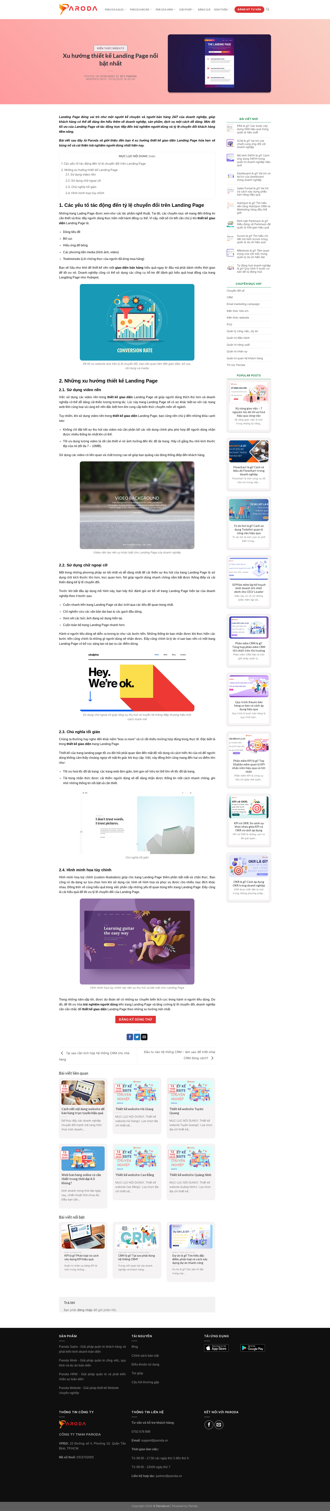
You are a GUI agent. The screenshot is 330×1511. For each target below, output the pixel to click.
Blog (135, 1346)
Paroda (93, 140)
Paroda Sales (114, 9)
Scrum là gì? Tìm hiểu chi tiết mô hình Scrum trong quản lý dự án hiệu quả (252, 239)
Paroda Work (139, 9)
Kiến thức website (110, 48)
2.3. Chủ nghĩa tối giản (81, 187)
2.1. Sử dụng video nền (81, 174)
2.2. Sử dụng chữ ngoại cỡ (83, 180)
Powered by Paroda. (185, 1506)
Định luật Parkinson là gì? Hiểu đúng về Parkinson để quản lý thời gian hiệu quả (254, 224)
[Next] (209, 1248)
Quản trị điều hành (238, 337)
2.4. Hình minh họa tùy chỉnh (85, 193)
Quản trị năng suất (238, 344)
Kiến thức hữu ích (237, 310)
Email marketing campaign (243, 304)
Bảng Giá (204, 9)
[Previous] (64, 1248)
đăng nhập (84, 1310)
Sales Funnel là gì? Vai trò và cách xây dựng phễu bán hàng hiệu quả (253, 191)
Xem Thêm (220, 9)
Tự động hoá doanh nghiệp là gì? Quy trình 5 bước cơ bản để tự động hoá (254, 268)
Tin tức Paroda (236, 364)
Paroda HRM (164, 9)
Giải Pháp (185, 9)
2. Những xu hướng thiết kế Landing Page (89, 170)
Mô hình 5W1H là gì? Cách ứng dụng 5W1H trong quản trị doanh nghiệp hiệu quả (253, 160)
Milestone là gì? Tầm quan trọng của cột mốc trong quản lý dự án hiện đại (253, 254)
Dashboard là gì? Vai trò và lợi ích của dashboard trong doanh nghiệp (253, 176)
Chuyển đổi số (235, 290)
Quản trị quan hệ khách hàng (245, 358)
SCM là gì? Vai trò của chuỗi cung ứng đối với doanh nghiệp (251, 144)
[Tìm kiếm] (267, 9)
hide (151, 156)
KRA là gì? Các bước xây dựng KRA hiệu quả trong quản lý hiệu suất (253, 129)
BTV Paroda (128, 76)
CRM (230, 297)
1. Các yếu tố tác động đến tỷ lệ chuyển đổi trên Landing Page (103, 163)
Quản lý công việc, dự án (242, 331)
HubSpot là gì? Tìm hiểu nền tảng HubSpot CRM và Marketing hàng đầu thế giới (253, 207)
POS (229, 324)
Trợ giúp (137, 1373)
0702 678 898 (141, 1431)
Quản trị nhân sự (237, 351)
